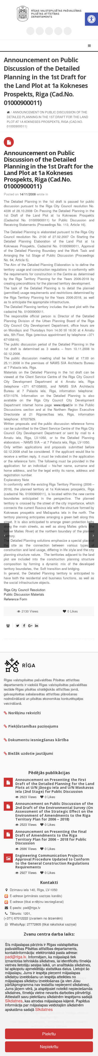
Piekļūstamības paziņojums (33, 726)
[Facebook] (40, 31)
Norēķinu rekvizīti (24, 712)
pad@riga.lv (31, 907)
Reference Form (15, 599)
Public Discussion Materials (24, 594)
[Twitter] (30, 31)
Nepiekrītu (49, 1046)
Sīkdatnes (14, 1000)
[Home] (8, 112)
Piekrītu (49, 1034)
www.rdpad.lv (63, 404)
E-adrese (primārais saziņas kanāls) (36, 895)
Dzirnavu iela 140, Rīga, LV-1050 (33, 889)
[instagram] (58, 31)
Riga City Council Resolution (24, 589)
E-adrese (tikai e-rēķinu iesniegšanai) (36, 901)
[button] (91, 19)
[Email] (68, 31)
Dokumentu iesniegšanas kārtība (38, 739)
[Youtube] (49, 31)
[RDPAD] (49, 13)
